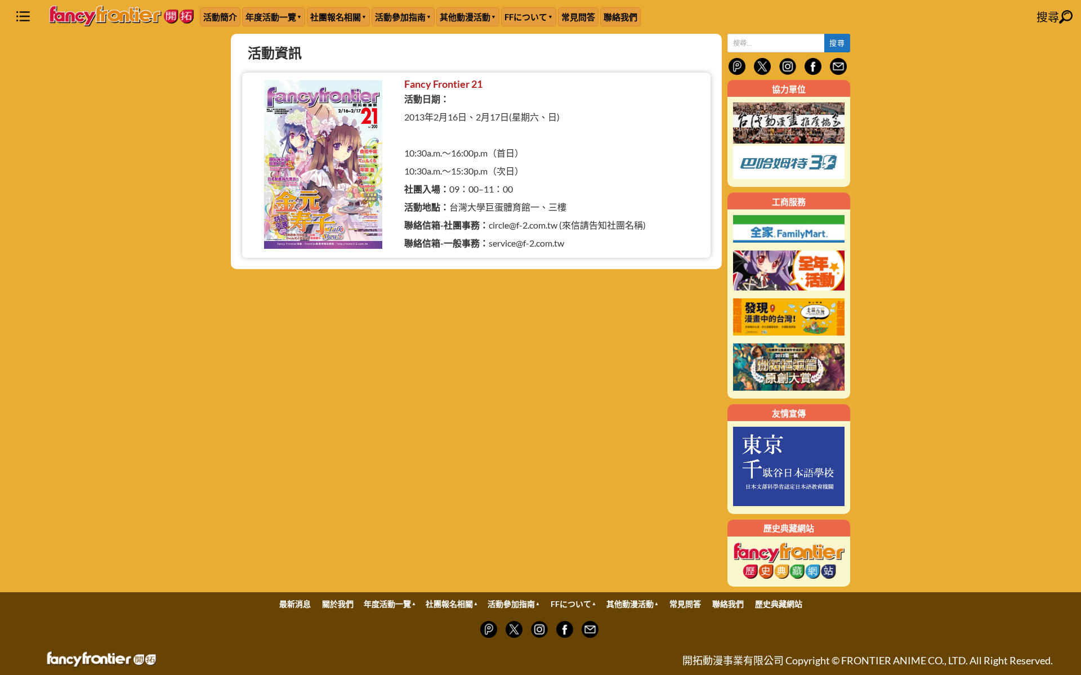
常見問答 (578, 17)
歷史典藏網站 (778, 604)
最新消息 (295, 604)
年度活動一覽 (270, 17)
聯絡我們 (620, 17)
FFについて (525, 17)
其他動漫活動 (465, 17)
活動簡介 (220, 17)
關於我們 (338, 604)
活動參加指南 (400, 17)
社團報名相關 (335, 17)
